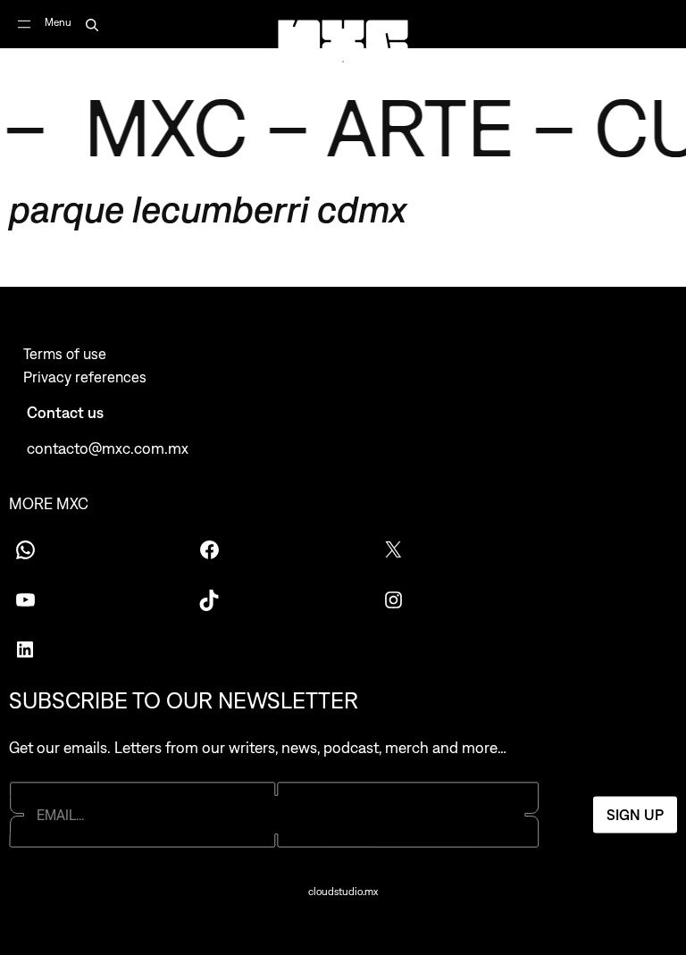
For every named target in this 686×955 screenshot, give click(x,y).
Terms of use (64, 354)
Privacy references (84, 377)
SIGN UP (635, 815)
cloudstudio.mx (343, 891)
